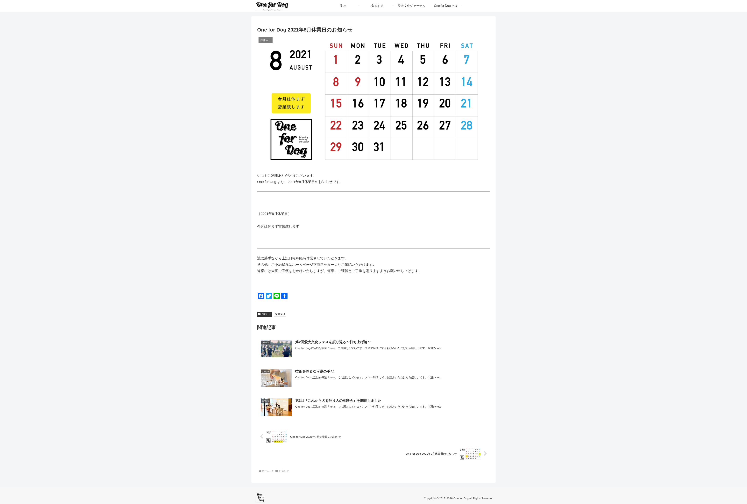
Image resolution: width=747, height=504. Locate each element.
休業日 (281, 314)
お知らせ (266, 314)
